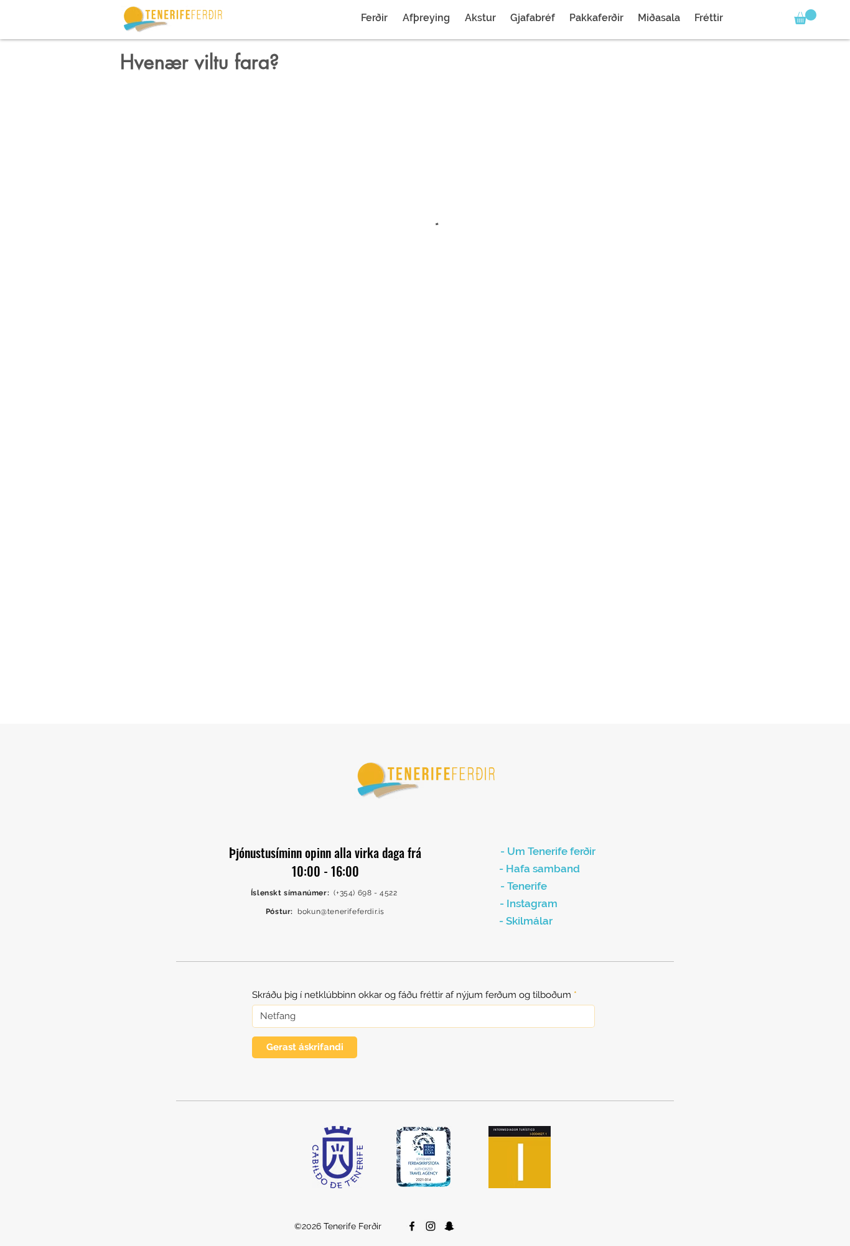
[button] (805, 16)
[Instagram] (430, 1226)
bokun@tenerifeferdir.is (341, 911)
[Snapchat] (449, 1226)
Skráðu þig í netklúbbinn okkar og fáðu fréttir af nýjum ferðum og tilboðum (411, 995)
